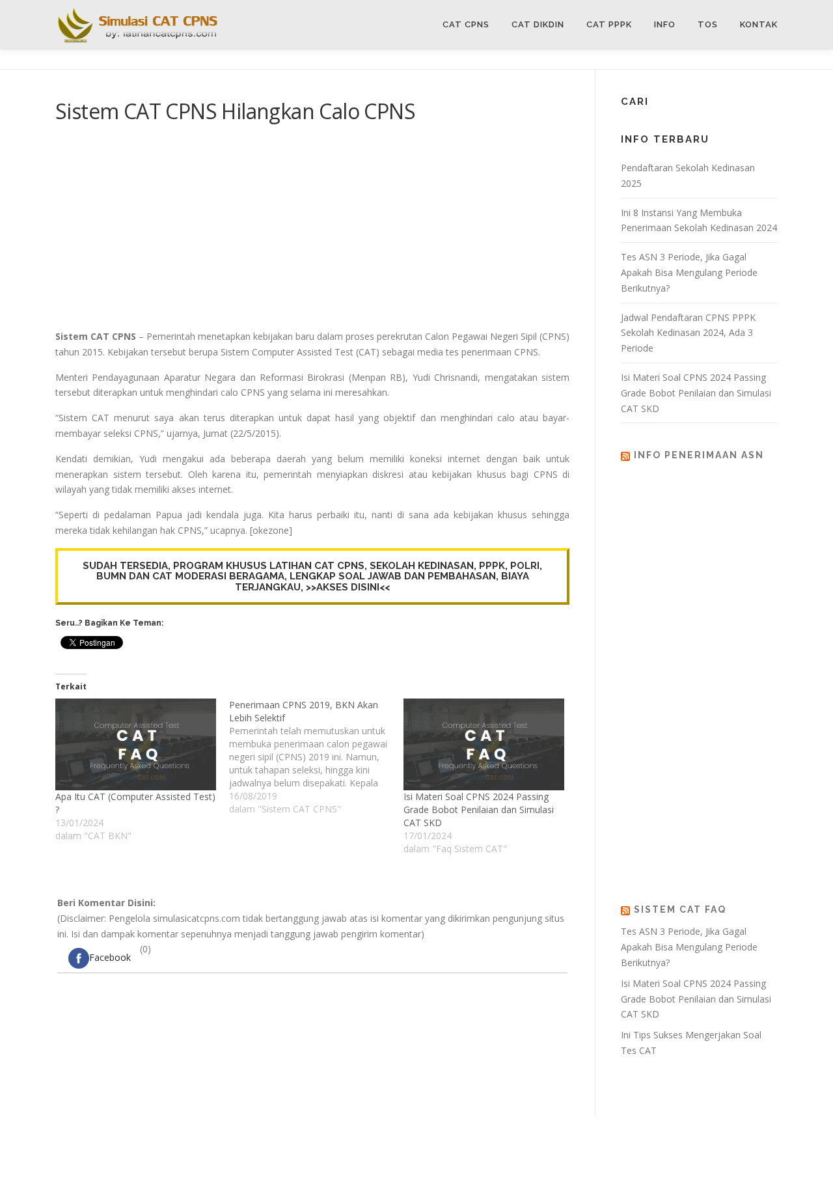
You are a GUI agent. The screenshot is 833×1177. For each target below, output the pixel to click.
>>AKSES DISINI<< (348, 587)
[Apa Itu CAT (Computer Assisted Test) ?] (135, 744)
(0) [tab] (120, 953)
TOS (708, 24)
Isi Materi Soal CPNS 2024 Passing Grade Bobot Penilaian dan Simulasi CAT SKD (478, 809)
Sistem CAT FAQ (680, 909)
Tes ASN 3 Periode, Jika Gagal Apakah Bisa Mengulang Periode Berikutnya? (689, 272)
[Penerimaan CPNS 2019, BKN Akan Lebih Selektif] (316, 757)
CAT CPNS (466, 24)
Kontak (759, 24)
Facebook (110, 957)
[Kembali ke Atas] (778, 1115)
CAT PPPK (609, 24)
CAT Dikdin (538, 24)
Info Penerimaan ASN (699, 455)
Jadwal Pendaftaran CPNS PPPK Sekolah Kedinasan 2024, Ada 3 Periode (688, 333)
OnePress (521, 1146)
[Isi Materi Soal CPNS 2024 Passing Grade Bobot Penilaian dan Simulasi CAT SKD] (483, 744)
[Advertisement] (312, 231)
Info (665, 24)
